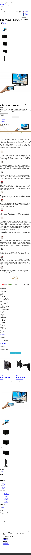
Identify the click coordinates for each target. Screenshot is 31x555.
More (20, 12)
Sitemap (3, 488)
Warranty (3, 485)
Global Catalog (26, 11)
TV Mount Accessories (6, 495)
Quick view (1, 375)
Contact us (3, 487)
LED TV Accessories (6, 494)
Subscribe (2, 520)
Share (2, 470)
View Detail (1, 374)
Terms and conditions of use (5, 484)
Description (3, 119)
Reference (1, 288)
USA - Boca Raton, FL (5, 545)
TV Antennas (5, 496)
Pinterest (3, 472)
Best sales (3, 478)
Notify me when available (15, 117)
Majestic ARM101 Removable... (21, 378)
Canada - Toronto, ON (5, 542)
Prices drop (3, 477)
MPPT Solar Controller (6, 501)
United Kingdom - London (6, 544)
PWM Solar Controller (6, 500)
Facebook (3, 507)
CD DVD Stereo (6, 498)
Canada (25, 12)
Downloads (3, 120)
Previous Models (6, 502)
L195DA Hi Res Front (3, 343)
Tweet (3, 471)
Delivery (3, 483)
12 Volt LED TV (6, 493)
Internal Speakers (6, 499)
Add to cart (2, 114)
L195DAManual (2, 334)
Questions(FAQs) (4, 121)
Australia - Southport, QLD (6, 539)
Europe (25, 13)
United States (26, 15)
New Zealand (26, 14)
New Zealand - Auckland (5, 543)
